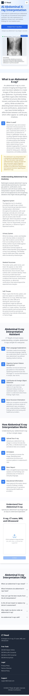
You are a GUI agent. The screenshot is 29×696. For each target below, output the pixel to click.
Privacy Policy (5, 666)
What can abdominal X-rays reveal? (13, 584)
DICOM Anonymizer (7, 657)
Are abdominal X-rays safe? (10, 617)
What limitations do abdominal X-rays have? (12, 590)
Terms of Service (6, 668)
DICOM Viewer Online (8, 650)
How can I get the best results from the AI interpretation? (13, 597)
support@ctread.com (7, 681)
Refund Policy (5, 671)
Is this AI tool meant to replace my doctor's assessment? (13, 604)
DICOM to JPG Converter (8, 652)
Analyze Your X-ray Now (14, 27)
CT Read (5, 635)
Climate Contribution (14, 690)
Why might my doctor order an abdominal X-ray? (11, 611)
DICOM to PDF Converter (9, 655)
